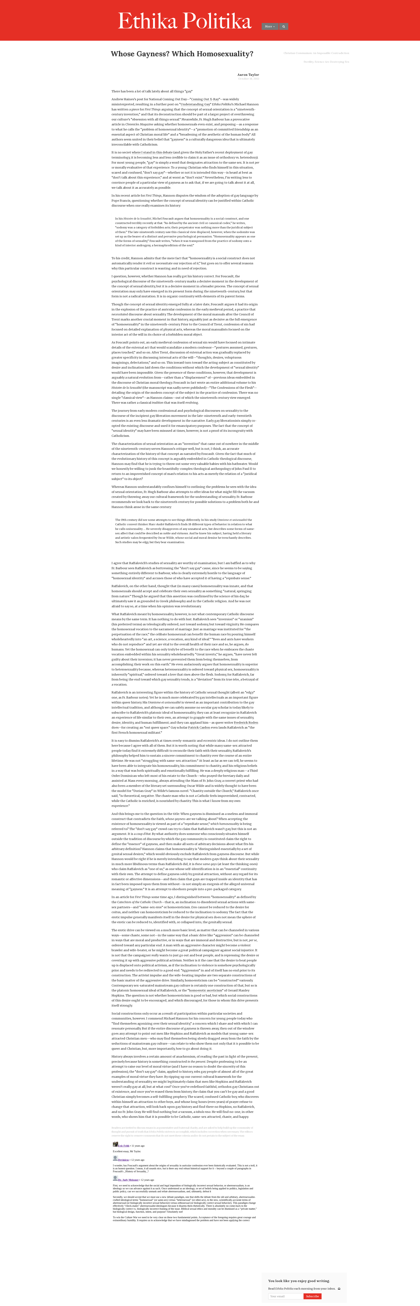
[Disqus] (185, 1181)
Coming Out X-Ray (205, 99)
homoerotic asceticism (205, 990)
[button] (283, 26)
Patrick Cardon (199, 727)
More (269, 26)
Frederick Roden (246, 722)
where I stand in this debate (152, 152)
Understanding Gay (195, 104)
